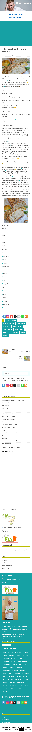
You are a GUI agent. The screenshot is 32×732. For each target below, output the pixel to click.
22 (26, 185)
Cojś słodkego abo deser (8, 413)
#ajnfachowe (5, 652)
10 (15, 119)
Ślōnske (4, 435)
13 (10, 145)
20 (12, 176)
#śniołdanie (14, 332)
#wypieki (23, 332)
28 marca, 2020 (7, 55)
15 (23, 147)
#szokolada (18, 679)
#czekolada (5, 658)
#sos (3, 679)
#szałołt (10, 679)
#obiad (4, 676)
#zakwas (5, 335)
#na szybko (25, 673)
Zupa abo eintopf (6, 443)
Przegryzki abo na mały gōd (9, 433)
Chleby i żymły (5, 403)
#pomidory (11, 676)
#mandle (12, 667)
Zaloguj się (5, 560)
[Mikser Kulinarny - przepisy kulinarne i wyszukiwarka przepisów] (9, 524)
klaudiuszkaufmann (18, 55)
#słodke (26, 679)
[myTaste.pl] (5, 531)
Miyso (3, 422)
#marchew (19, 667)
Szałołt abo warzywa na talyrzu (10, 441)
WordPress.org (5, 568)
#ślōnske (11, 689)
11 (14, 137)
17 (5, 170)
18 (17, 174)
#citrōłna (11, 655)
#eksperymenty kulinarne (20, 661)
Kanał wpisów (5, 563)
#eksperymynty (6, 664)
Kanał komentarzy (7, 565)
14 (21, 145)
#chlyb (14, 320)
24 (21, 193)
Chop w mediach (6, 411)
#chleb (7, 320)
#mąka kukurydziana (8, 323)
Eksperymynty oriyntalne (8, 419)
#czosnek (13, 658)
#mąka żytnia (6, 326)
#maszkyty (15, 670)
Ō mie (3, 430)
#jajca (20, 664)
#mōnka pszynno (17, 326)
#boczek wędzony (16, 652)
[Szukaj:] (16, 373)
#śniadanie (6, 332)
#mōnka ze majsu (7, 329)
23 (8, 193)
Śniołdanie (4, 438)
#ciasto (4, 655)
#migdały (22, 670)
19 (5, 176)
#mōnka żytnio (19, 329)
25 (17, 195)
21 (19, 180)
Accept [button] (21, 729)
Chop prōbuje (5, 405)
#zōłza (26, 686)
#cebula (26, 652)
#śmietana (19, 689)
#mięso (10, 673)
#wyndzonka (13, 686)
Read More (27, 729)
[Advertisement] (16, 35)
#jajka (26, 664)
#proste (19, 676)
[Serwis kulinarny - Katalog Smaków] (12, 527)
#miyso (4, 673)
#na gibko (17, 673)
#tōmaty (4, 686)
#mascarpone (6, 670)
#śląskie (4, 689)
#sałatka (25, 676)
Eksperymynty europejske (8, 416)
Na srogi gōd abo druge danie (9, 424)
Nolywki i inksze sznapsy (8, 427)
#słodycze (12, 682)
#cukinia (19, 655)
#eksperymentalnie (7, 661)
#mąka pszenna (21, 323)
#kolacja (4, 667)
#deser (20, 658)
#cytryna (25, 655)
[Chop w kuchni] (16, 10)
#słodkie (4, 682)
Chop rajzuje (5, 408)
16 (21, 168)
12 (7, 141)
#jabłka (15, 664)
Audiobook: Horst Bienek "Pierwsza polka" (13, 400)
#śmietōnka (5, 692)
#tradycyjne (20, 682)
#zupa (20, 686)
